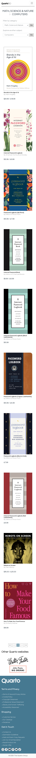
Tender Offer (7, 745)
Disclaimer (6, 722)
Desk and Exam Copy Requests (14, 737)
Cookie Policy (7, 697)
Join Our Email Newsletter (12, 740)
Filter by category (10, 21)
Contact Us (7, 732)
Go (32, 25)
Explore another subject (12, 30)
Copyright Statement (10, 699)
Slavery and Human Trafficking (13, 705)
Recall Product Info (9, 742)
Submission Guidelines (10, 735)
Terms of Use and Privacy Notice (14, 694)
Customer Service (9, 717)
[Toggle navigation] (32, 3)
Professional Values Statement (13, 702)
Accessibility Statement (11, 707)
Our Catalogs (7, 720)
